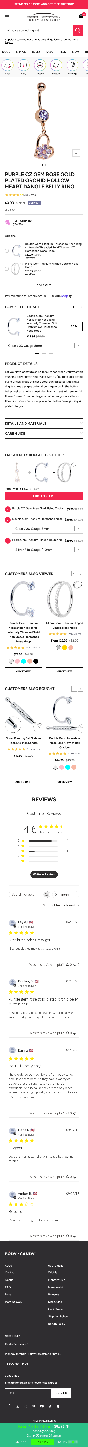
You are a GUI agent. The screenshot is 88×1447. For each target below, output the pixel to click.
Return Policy (56, 1324)
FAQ (8, 1287)
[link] (11, 661)
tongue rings (70, 39)
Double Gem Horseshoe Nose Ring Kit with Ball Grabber (64, 743)
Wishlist (53, 1272)
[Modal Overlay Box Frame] (44, 1435)
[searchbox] (26, 894)
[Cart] (81, 16)
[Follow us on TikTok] (50, 1406)
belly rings (47, 39)
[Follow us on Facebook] (9, 1406)
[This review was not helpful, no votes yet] (74, 964)
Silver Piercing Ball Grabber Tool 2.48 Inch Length (23, 740)
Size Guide (55, 1302)
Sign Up (61, 1393)
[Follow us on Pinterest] (33, 1406)
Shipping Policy (58, 1316)
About (9, 1280)
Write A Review (44, 874)
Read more (31, 1097)
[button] (74, 573)
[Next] (81, 165)
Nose (6, 52)
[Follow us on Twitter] (17, 1406)
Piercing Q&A (13, 1302)
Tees (62, 52)
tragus (9, 42)
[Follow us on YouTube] (42, 1406)
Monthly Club (56, 1280)
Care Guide (55, 1309)
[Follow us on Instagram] (25, 1406)
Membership (56, 1287)
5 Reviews (29, 195)
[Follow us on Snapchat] (58, 1406)
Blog (8, 1294)
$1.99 (49, 52)
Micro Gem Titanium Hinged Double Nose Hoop (64, 625)
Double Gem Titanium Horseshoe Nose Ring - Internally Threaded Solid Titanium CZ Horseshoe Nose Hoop (23, 632)
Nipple (21, 52)
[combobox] (61, 905)
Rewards (53, 1294)
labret (57, 39)
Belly (36, 52)
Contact (10, 1272)
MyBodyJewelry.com (44, 1420)
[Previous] (6, 165)
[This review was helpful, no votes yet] (67, 964)
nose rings (33, 39)
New (75, 52)
